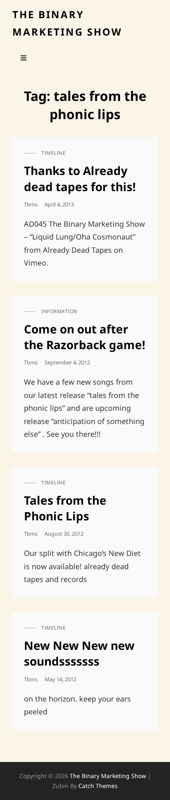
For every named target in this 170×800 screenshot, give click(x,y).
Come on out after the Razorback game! (84, 336)
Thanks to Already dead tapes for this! (80, 178)
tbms (31, 204)
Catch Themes (98, 786)
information (59, 311)
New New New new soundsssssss (79, 653)
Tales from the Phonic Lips (65, 508)
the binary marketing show (108, 776)
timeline (53, 152)
